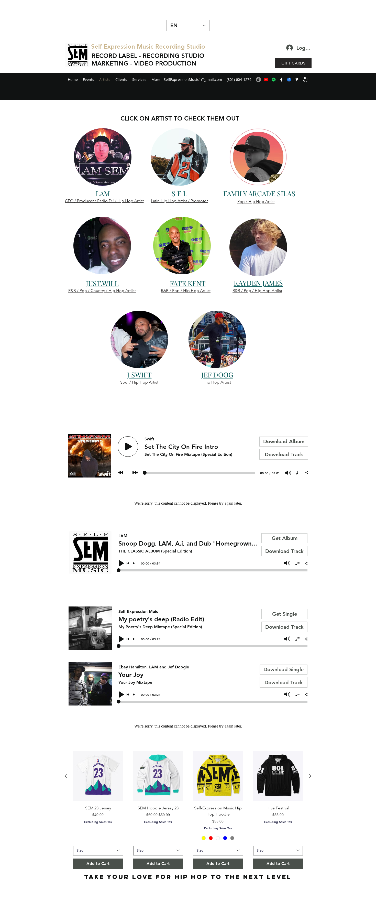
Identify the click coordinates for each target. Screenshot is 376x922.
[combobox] (98, 850)
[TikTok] (258, 79)
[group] (188, 810)
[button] (305, 79)
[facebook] (281, 79)
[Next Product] (310, 776)
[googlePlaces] (296, 79)
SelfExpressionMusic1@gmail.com (193, 79)
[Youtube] (266, 79)
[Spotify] (273, 79)
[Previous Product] (66, 776)
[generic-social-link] (289, 79)
